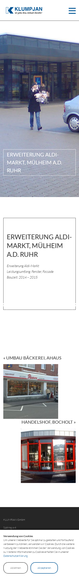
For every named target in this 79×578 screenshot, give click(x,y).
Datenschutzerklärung (15, 555)
